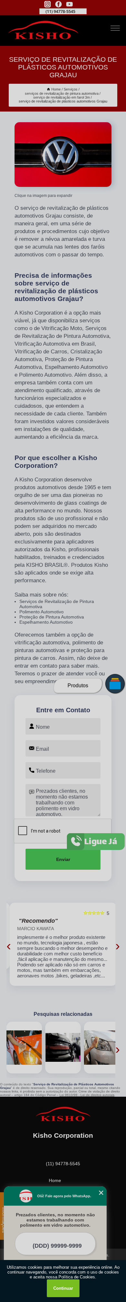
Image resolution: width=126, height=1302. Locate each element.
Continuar (63, 1288)
